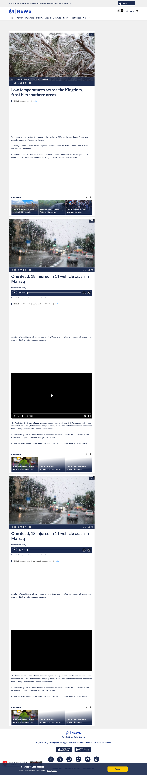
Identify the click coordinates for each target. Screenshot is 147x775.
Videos (86, 17)
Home (12, 17)
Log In (125, 3)
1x (20, 293)
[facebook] (51, 759)
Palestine (29, 17)
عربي (132, 11)
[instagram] (69, 759)
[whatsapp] (78, 759)
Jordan (20, 17)
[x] (60, 759)
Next (86, 197)
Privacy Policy (52, 771)
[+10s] (89, 293)
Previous (90, 197)
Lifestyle (57, 17)
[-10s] (84, 293)
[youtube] (87, 759)
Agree (117, 769)
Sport (65, 17)
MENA (39, 17)
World (48, 17)
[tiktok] (96, 759)
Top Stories (76, 17)
